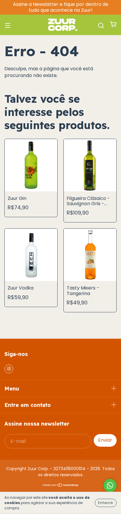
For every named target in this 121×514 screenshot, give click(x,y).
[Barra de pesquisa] (101, 24)
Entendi (105, 502)
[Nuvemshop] (60, 486)
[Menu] (8, 24)
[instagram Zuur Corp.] (8, 368)
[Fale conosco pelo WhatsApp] (110, 485)
